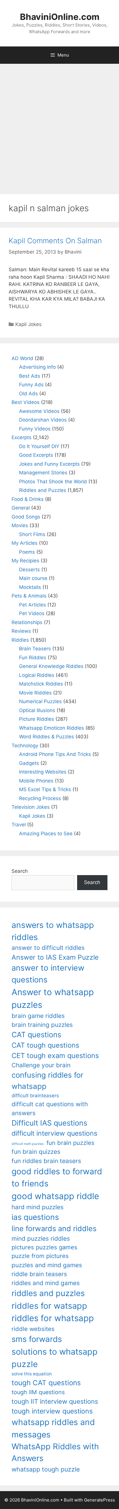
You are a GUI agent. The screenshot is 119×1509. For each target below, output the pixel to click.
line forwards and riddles (54, 1228)
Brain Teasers (35, 648)
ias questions (35, 1217)
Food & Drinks (28, 499)
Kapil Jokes (28, 324)
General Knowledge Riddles (51, 666)
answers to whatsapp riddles (53, 931)
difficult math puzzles (28, 1144)
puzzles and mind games (47, 1265)
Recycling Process (40, 798)
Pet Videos (31, 613)
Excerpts (21, 437)
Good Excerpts (36, 455)
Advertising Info (37, 367)
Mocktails (30, 587)
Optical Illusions (37, 710)
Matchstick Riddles (41, 684)
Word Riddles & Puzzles (46, 736)
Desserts (29, 569)
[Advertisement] (59, 126)
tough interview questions (52, 1411)
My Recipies (25, 560)
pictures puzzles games (44, 1247)
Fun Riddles (32, 657)
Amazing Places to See (45, 833)
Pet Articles (32, 605)
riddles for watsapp (49, 1306)
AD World (22, 358)
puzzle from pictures (40, 1255)
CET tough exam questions (55, 1055)
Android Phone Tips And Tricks (55, 754)
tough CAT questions (46, 1383)
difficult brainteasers (35, 1095)
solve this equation (32, 1374)
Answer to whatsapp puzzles (53, 998)
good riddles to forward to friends (57, 1177)
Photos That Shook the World (53, 481)
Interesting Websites (42, 772)
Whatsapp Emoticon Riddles (51, 728)
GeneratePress (99, 1500)
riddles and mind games (46, 1283)
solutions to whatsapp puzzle (55, 1358)
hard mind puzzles (38, 1207)
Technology (25, 745)
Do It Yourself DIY (39, 446)
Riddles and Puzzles (42, 490)
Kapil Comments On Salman (55, 240)
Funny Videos (35, 429)
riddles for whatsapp (53, 1318)
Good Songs (26, 517)
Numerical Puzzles (40, 701)
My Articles (25, 543)
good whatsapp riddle (55, 1196)
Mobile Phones (36, 781)
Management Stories (43, 472)
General (21, 508)
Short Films (32, 534)
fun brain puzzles (70, 1142)
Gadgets (29, 763)
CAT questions (36, 1034)
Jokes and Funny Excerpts (49, 464)
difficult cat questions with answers (50, 1108)
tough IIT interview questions (55, 1401)
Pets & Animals (29, 596)
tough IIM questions (38, 1392)
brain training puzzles (42, 1024)
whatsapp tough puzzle (46, 1469)
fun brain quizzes (36, 1151)
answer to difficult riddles (48, 947)
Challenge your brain (41, 1065)
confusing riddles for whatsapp (47, 1080)
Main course (33, 578)
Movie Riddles (35, 693)
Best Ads (29, 376)
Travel (19, 824)
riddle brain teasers (39, 1274)
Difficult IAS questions (49, 1122)
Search (20, 871)
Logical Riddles (36, 675)
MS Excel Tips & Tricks (45, 789)
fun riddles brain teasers (46, 1160)
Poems (27, 552)
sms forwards (37, 1339)
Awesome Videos (39, 411)
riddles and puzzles (48, 1293)
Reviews (21, 631)
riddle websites (33, 1328)
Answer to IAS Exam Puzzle (55, 957)
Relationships (27, 622)
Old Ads (28, 393)
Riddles (20, 640)
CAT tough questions (45, 1045)
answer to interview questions (48, 973)
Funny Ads (31, 384)
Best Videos (26, 402)
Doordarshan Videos (43, 420)
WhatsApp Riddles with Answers (55, 1452)
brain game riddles (38, 1015)
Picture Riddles (36, 719)
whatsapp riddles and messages (53, 1428)
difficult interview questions (54, 1133)
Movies (20, 525)
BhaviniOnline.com (59, 17)
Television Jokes (31, 807)
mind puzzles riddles (41, 1238)
